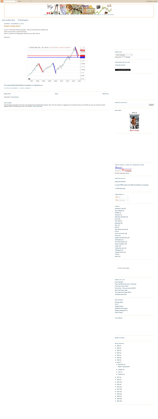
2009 (118, 396)
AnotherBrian (28, 85)
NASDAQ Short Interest (121, 308)
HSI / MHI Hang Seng (119, 188)
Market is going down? (12, 26)
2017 (118, 377)
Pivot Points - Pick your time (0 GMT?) (125, 288)
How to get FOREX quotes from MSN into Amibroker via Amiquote (131, 185)
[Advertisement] (136, 34)
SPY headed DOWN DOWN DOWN (13, 85)
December (121, 364)
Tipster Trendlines (119, 244)
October (120, 369)
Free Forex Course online (121, 286)
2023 (118, 350)
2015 (118, 382)
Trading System (119, 252)
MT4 (116, 227)
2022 (118, 353)
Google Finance (119, 306)
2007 (118, 401)
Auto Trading (118, 210)
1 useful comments (25, 88)
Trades (117, 246)
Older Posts (105, 93)
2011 (118, 391)
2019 (118, 360)
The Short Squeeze (120, 241)
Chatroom (117, 215)
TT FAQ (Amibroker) (22, 20)
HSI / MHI (117, 221)
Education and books (120, 217)
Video (116, 256)
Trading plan (118, 250)
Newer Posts (7, 93)
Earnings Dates (119, 302)
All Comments (121, 200)
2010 (118, 394)
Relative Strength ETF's (121, 310)
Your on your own (37, 106)
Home (56, 93)
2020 (118, 357)
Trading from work (119, 248)
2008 (118, 398)
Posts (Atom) (14, 97)
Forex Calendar (119, 282)
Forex (116, 219)
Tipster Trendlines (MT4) (8, 20)
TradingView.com (38, 85)
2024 (118, 348)
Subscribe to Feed (120, 65)
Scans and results (120, 233)
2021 (118, 355)
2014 (118, 384)
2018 (118, 362)
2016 (118, 379)
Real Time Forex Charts (121, 290)
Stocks (117, 235)
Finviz (116, 304)
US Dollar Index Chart (120, 294)
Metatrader (118, 223)
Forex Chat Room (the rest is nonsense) (125, 284)
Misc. (116, 225)
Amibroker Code (119, 208)
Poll (116, 231)
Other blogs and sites (120, 229)
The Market (118, 239)
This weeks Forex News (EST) (123, 292)
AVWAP (117, 212)
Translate (127, 57)
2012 (118, 389)
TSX (116, 254)
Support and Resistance (121, 237)
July (119, 372)
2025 (118, 345)
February (120, 374)
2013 (118, 386)
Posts (119, 197)
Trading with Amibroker (120, 181)
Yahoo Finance (119, 312)
